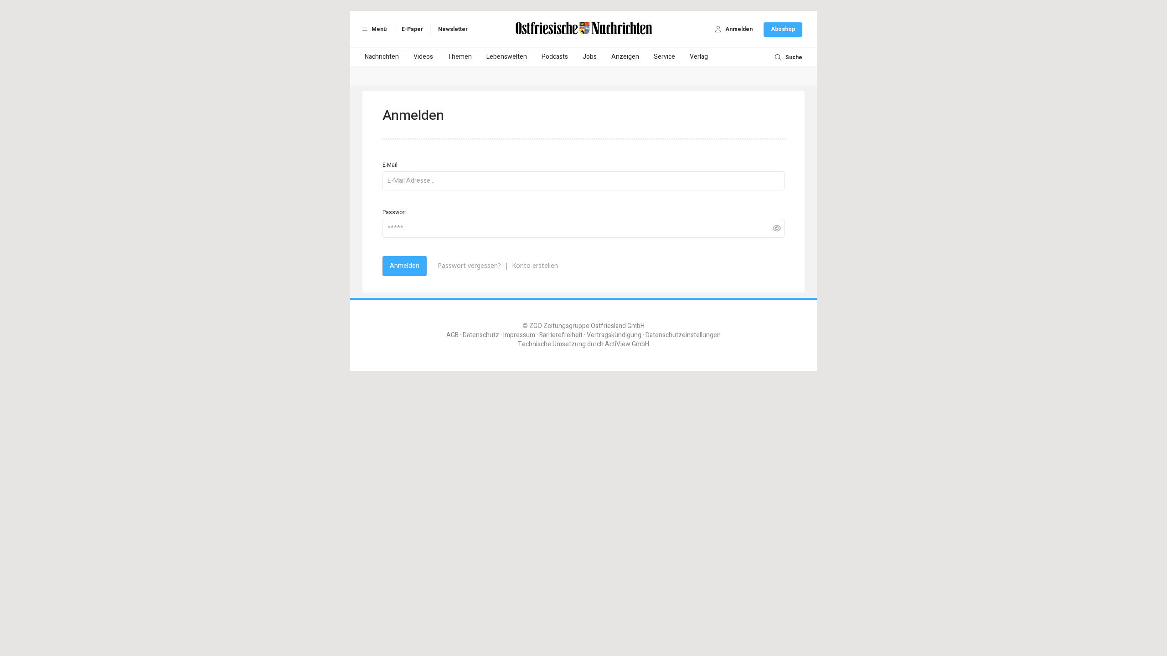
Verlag (699, 57)
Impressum (519, 335)
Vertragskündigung (614, 335)
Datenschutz (481, 335)
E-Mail (390, 165)
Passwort (394, 212)
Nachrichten (382, 57)
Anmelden (404, 266)
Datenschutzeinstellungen (683, 335)
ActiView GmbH (627, 344)
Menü (378, 29)
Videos (423, 57)
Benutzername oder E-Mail (538, 504)
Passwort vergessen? (469, 265)
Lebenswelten (506, 57)
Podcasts (555, 57)
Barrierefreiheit (561, 335)
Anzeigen (625, 57)
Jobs (590, 57)
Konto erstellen (535, 265)
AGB (452, 335)
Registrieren (625, 480)
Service (664, 57)
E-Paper (412, 29)
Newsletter (453, 29)
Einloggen (537, 480)
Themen (460, 57)
